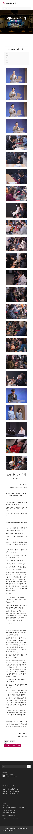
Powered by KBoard (16, 748)
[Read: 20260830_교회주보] (3, 775)
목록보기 (7, 745)
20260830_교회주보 (10, 774)
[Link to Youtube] (29, 832)
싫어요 (12, 741)
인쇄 (6, 743)
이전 (14, 745)
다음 (19, 745)
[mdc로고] (13, 3)
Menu (7, 8)
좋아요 (7, 741)
